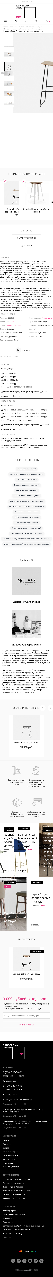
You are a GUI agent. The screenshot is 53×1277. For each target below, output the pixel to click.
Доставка (26, 245)
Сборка (6, 1148)
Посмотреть (47, 318)
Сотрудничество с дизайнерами (16, 1179)
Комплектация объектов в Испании (18, 1190)
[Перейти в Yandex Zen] (41, 1261)
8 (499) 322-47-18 (12, 1085)
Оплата (6, 1140)
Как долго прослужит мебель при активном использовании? (26, 544)
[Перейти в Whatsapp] (19, 1261)
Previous (2, 73)
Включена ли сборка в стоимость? (26, 485)
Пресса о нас (8, 1222)
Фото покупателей (11, 1167)
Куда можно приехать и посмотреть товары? (26, 474)
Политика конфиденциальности (16, 1229)
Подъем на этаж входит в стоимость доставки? (26, 501)
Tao (12, 321)
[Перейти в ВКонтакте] (13, 1261)
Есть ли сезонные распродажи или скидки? (26, 533)
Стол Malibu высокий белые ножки (36, 210)
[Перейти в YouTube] (30, 1261)
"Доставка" (44, 391)
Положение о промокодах (14, 1214)
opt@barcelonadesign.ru (12, 1089)
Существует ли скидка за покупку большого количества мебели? (26, 539)
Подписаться (26, 1024)
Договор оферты (10, 1211)
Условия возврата (10, 1151)
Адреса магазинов (10, 1155)
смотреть (8, 870)
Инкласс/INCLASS (13, 325)
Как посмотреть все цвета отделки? (26, 496)
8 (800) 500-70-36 (26, 2)
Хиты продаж (8, 1163)
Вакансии (7, 1237)
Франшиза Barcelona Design (14, 1198)
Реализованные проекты (13, 1183)
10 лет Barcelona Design (13, 1233)
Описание (26, 231)
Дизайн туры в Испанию (13, 1187)
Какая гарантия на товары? (26, 480)
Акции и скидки (9, 1159)
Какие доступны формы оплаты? (26, 523)
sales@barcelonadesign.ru (13, 1076)
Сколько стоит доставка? (26, 469)
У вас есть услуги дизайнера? (26, 490)
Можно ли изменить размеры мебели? (26, 528)
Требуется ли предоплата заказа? (26, 517)
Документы (7, 1218)
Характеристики (26, 238)
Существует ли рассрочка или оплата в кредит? (26, 506)
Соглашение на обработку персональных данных (23, 1226)
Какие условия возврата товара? (26, 512)
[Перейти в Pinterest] (24, 1261)
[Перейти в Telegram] (36, 1261)
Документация (28, 350)
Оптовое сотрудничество (14, 1194)
